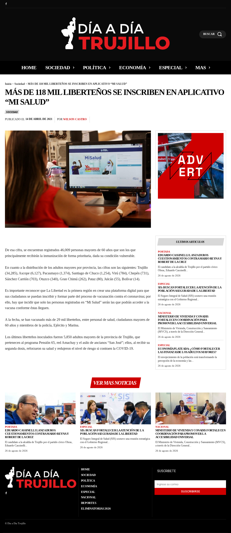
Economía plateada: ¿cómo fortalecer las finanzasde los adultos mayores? (189, 350)
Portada (164, 251)
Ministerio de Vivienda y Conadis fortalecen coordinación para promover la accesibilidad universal (187, 320)
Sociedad (19, 83)
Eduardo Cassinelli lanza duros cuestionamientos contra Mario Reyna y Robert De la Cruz (190, 258)
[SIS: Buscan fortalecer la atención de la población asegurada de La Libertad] (115, 408)
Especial (164, 284)
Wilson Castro (75, 119)
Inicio (8, 83)
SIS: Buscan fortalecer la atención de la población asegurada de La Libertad (190, 289)
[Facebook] (6, 4)
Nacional (164, 313)
